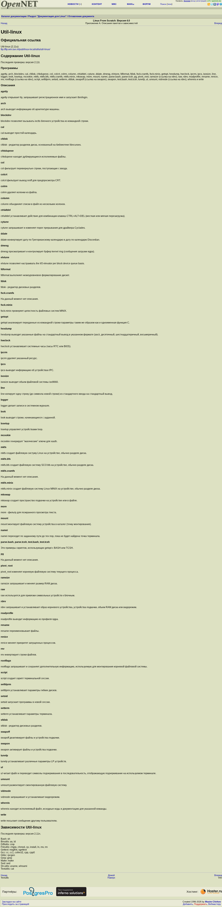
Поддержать (200, 904)
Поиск (163, 4)
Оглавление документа (81, 16)
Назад (4, 23)
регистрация (201, 1)
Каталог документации (13, 16)
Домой (111, 875)
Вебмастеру (214, 904)
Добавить (188, 904)
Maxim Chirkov (213, 902)
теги (169, 4)
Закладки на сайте (11, 902)
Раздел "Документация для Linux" (47, 16)
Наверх (111, 877)
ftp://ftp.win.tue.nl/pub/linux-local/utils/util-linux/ (25, 49)
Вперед (218, 23)
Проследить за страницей (15, 904)
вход (193, 1)
